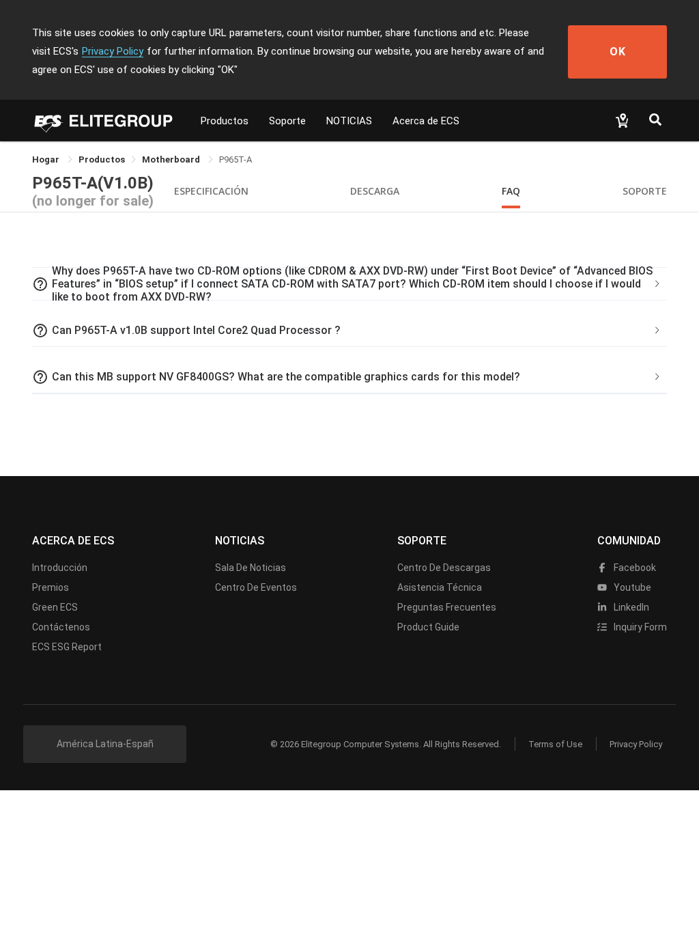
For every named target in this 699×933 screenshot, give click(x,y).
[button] (349, 284)
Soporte (287, 121)
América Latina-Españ (105, 743)
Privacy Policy (112, 51)
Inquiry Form (639, 627)
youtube (631, 587)
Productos (224, 121)
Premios (50, 587)
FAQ (511, 190)
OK (618, 51)
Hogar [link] (46, 159)
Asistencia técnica (439, 587)
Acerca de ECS (426, 121)
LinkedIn (630, 607)
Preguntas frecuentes (446, 607)
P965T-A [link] (235, 159)
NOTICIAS (349, 121)
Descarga (374, 190)
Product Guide (428, 627)
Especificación (211, 190)
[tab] (349, 284)
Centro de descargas (444, 567)
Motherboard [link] (172, 159)
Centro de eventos (256, 587)
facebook (634, 567)
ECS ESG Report (67, 646)
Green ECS (55, 607)
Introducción (59, 567)
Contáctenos (61, 627)
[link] (102, 159)
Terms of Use (555, 744)
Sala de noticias (250, 567)
